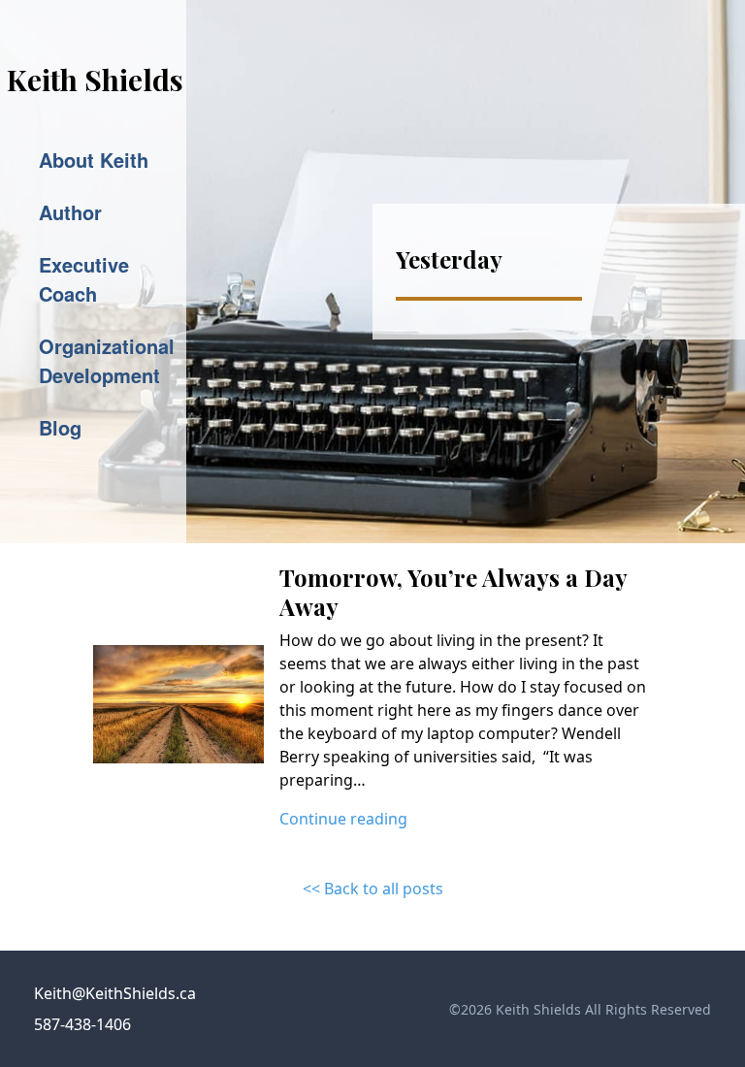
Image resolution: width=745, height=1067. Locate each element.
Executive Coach (84, 278)
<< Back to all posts (373, 888)
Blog (60, 427)
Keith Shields (95, 79)
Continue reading (343, 818)
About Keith (93, 160)
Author (70, 212)
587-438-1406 (82, 1024)
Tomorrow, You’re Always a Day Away (453, 592)
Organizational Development (107, 360)
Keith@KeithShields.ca (115, 993)
